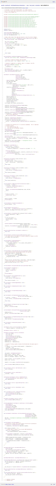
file (23, 7)
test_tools (32, 5)
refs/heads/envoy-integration (18, 5)
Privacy (9, 484)
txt (51, 484)
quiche (2, 5)
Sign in (54, 1)
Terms (12, 484)
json (54, 484)
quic (28, 5)
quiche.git (7, 5)
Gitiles (7, 484)
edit (27, 7)
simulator (37, 5)
